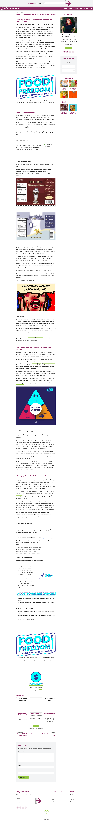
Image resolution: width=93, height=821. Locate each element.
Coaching (72, 799)
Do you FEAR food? (36, 713)
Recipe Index (63, 794)
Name (20, 765)
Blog (81, 8)
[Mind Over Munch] (11, 8)
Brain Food (72, 794)
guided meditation (36, 537)
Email (20, 771)
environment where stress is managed (26, 514)
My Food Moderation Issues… (49, 714)
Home (65, 8)
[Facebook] (70, 51)
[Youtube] (64, 51)
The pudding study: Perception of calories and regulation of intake (35, 611)
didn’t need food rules (22, 380)
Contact (52, 799)
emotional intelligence (33, 147)
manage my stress (36, 363)
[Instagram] (72, 51)
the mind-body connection (47, 42)
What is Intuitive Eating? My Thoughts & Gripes (24, 734)
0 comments (32, 728)
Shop (71, 801)
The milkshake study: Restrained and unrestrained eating (32, 615)
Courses (86, 8)
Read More (68, 47)
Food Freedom (21, 12)
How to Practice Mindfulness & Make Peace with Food (22, 715)
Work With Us (54, 801)
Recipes (76, 8)
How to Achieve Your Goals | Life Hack (46, 734)
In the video (19, 115)
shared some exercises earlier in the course (27, 532)
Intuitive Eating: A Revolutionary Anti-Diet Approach (31, 598)
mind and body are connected (35, 337)
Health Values (63, 797)
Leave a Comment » (39, 728)
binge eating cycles (44, 48)
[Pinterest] (67, 51)
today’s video (42, 67)
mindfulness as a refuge (31, 361)
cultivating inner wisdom (36, 44)
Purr (48, 819)
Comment (21, 751)
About (70, 8)
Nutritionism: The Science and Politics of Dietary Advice (32, 602)
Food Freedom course (48, 100)
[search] (91, 8)
